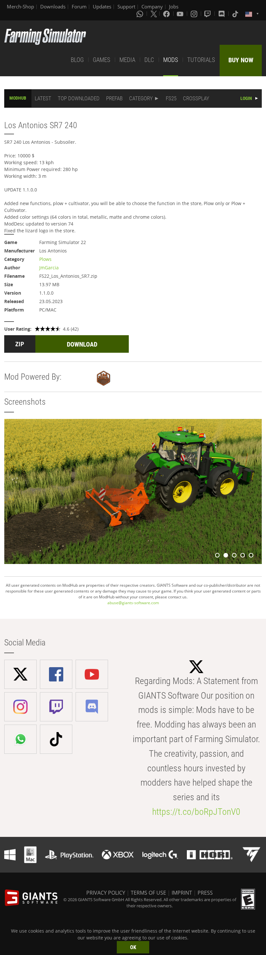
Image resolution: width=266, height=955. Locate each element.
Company (152, 6)
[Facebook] (167, 13)
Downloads (53, 6)
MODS (170, 60)
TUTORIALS (201, 60)
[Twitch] (208, 13)
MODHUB (17, 98)
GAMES (101, 60)
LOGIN (246, 98)
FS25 (171, 98)
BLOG (77, 60)
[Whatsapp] (140, 13)
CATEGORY (141, 98)
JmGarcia (49, 267)
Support (126, 6)
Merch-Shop (20, 6)
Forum (79, 6)
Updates (102, 6)
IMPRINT (182, 892)
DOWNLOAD (82, 344)
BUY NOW (240, 60)
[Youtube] (181, 13)
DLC (149, 60)
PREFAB (114, 98)
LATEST (43, 98)
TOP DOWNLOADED (79, 98)
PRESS (205, 892)
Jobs (173, 6)
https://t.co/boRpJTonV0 (196, 811)
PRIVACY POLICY (105, 892)
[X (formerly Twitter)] (154, 13)
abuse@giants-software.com (133, 603)
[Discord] (222, 13)
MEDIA (127, 60)
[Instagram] (195, 13)
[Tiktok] (236, 13)
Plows (45, 259)
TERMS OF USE (148, 892)
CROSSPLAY (196, 98)
